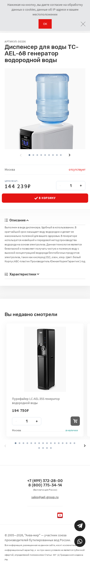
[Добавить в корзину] (75, 421)
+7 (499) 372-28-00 (45, 481)
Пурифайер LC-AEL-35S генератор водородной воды (36, 401)
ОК (45, 24)
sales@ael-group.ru (45, 497)
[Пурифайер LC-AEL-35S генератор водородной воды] (45, 359)
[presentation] (20, 155)
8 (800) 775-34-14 (45, 485)
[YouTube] (60, 515)
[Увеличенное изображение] (45, 108)
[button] (33, 155)
